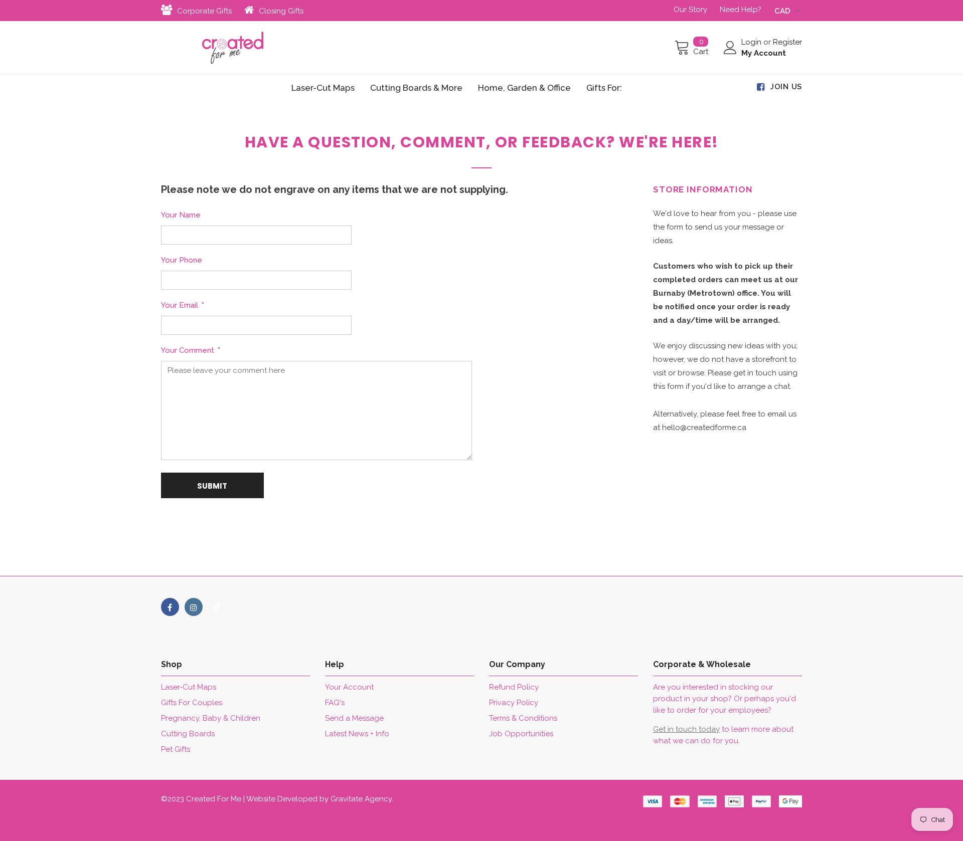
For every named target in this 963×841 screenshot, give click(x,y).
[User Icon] (730, 47)
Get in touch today (686, 729)
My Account (763, 53)
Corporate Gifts (204, 11)
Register (787, 42)
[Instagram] (194, 607)
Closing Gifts (281, 11)
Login (752, 42)
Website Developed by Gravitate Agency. (319, 798)
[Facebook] (170, 607)
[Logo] (233, 47)
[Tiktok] (217, 607)
